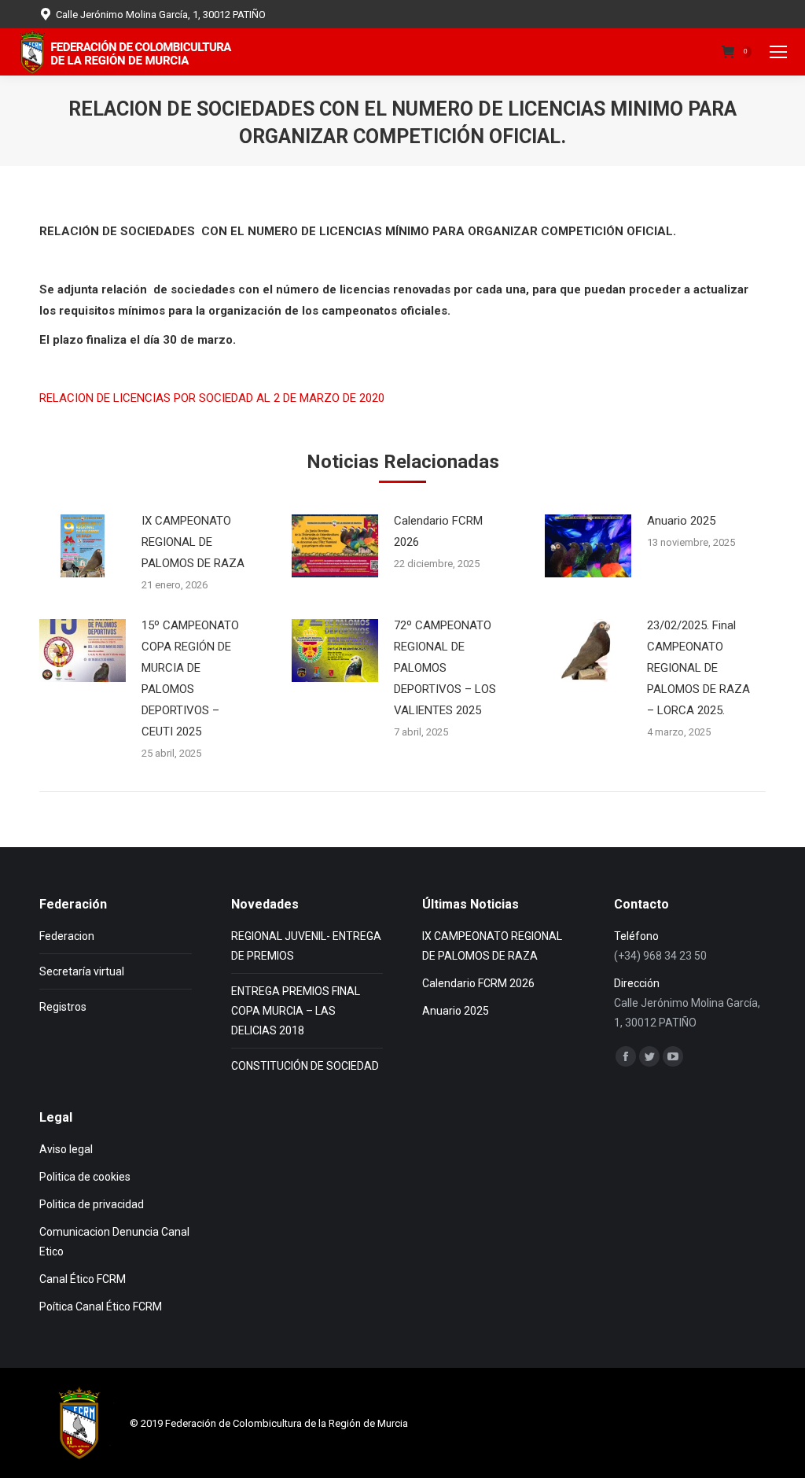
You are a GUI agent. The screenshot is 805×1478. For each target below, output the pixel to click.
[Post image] (82, 545)
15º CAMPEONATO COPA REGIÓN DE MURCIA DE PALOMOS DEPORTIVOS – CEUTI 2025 (190, 678)
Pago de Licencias (572, 52)
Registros (62, 1007)
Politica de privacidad (91, 1204)
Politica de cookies (84, 1176)
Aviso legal (66, 1149)
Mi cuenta (675, 52)
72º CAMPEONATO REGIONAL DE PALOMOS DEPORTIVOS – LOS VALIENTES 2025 (445, 667)
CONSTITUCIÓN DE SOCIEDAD (305, 1066)
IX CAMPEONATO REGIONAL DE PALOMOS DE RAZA (193, 542)
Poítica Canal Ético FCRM (100, 1306)
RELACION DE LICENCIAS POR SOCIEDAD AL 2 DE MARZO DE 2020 (211, 398)
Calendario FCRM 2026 (438, 531)
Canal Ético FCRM (82, 1279)
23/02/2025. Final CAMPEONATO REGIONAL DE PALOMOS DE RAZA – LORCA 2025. (698, 667)
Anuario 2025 (681, 521)
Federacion (66, 936)
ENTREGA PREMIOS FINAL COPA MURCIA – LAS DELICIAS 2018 (295, 1011)
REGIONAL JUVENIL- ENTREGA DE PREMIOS (306, 946)
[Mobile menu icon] (778, 52)
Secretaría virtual (81, 971)
